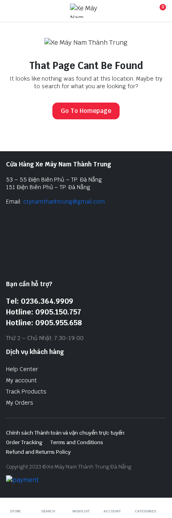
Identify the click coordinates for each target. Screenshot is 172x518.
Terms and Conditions (76, 442)
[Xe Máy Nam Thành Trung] (85, 11)
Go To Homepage (86, 111)
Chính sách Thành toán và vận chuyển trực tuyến (65, 432)
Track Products (26, 391)
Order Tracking (24, 442)
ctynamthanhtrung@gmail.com (64, 201)
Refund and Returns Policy (38, 452)
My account (21, 380)
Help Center (22, 369)
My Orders (19, 402)
